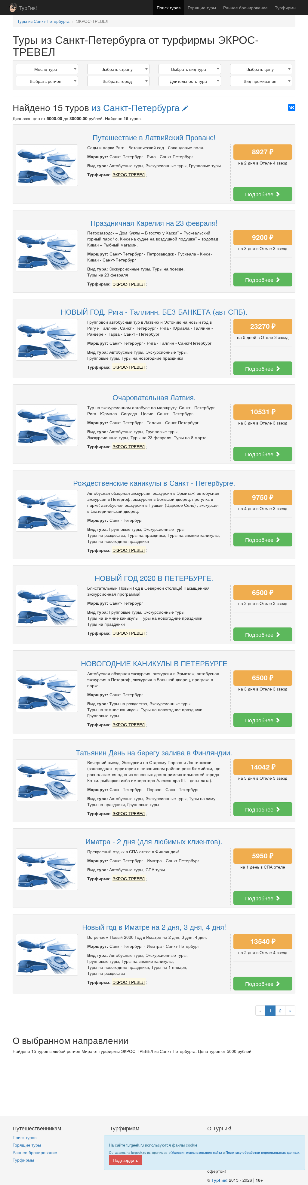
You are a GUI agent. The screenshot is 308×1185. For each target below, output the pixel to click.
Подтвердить (125, 1160)
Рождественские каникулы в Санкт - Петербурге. (154, 482)
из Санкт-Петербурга (136, 107)
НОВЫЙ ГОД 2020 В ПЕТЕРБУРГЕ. (154, 578)
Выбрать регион (45, 81)
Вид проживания (260, 81)
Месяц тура (45, 69)
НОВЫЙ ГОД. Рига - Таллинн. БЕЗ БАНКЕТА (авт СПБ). (154, 311)
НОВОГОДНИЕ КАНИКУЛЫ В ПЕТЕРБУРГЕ (154, 663)
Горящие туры (202, 8)
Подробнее (260, 194)
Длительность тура (188, 81)
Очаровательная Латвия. (154, 397)
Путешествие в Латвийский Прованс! (154, 137)
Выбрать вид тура (188, 69)
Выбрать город (117, 81)
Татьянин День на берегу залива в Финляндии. (154, 752)
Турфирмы (285, 8)
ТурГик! (28, 7)
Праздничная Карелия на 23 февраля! (154, 222)
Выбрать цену (260, 69)
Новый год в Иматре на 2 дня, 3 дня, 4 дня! (154, 926)
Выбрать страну (117, 69)
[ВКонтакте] (291, 107)
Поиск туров (168, 8)
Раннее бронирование (245, 8)
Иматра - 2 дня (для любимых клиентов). (154, 841)
